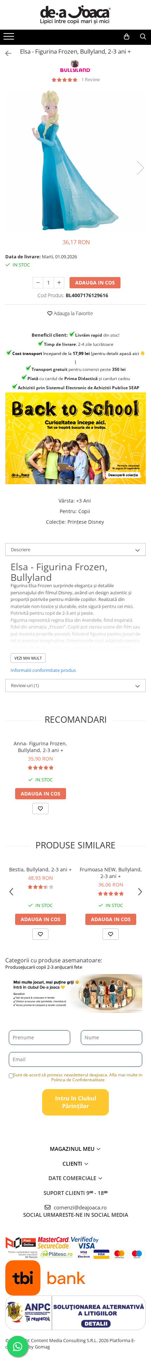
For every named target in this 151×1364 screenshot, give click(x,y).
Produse (14, 967)
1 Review (90, 79)
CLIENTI (73, 1163)
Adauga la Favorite (72, 313)
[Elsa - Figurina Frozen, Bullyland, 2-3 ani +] (75, 160)
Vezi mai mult (28, 658)
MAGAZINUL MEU (73, 1148)
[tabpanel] (75, 160)
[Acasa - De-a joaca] (75, 14)
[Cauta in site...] (143, 37)
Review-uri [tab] (25, 685)
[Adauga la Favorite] (40, 808)
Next (140, 168)
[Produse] (10, 38)
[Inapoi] (5, 53)
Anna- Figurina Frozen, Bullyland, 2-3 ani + (40, 746)
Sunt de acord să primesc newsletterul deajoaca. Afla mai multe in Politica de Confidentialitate (77, 1077)
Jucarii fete (71, 967)
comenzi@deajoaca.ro (79, 1207)
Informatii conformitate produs (43, 670)
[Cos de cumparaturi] (126, 37)
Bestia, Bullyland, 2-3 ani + (40, 869)
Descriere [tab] (20, 549)
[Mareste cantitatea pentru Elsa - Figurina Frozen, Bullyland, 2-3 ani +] (59, 282)
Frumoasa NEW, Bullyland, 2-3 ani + (111, 872)
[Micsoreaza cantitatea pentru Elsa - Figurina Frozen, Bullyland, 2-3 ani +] (38, 282)
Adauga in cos (95, 282)
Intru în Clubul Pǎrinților (75, 1102)
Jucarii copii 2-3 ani (42, 967)
